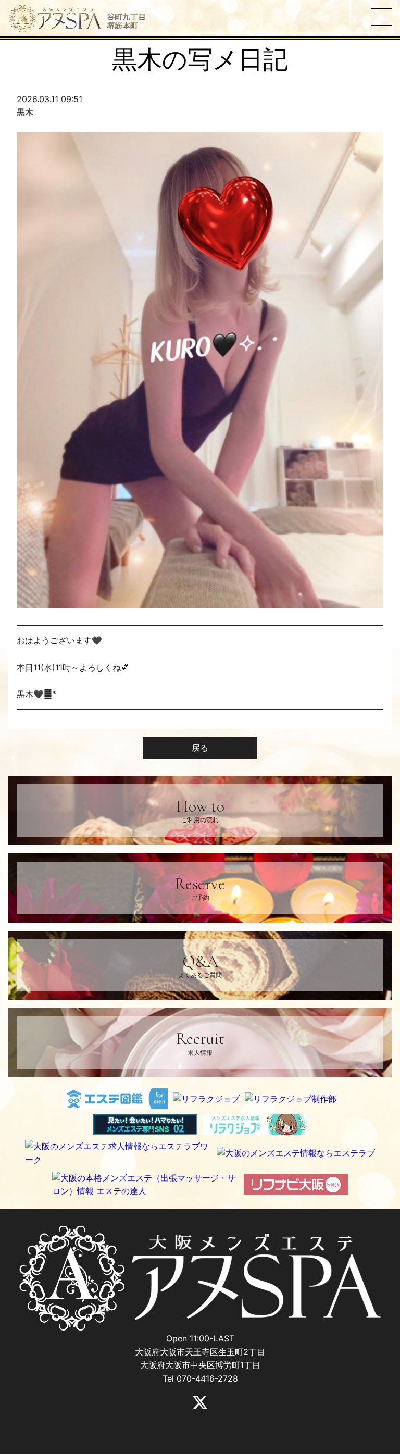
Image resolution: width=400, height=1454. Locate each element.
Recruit (200, 1042)
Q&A (200, 965)
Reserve (200, 887)
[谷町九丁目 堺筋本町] (55, 19)
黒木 (25, 112)
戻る (200, 747)
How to (200, 810)
